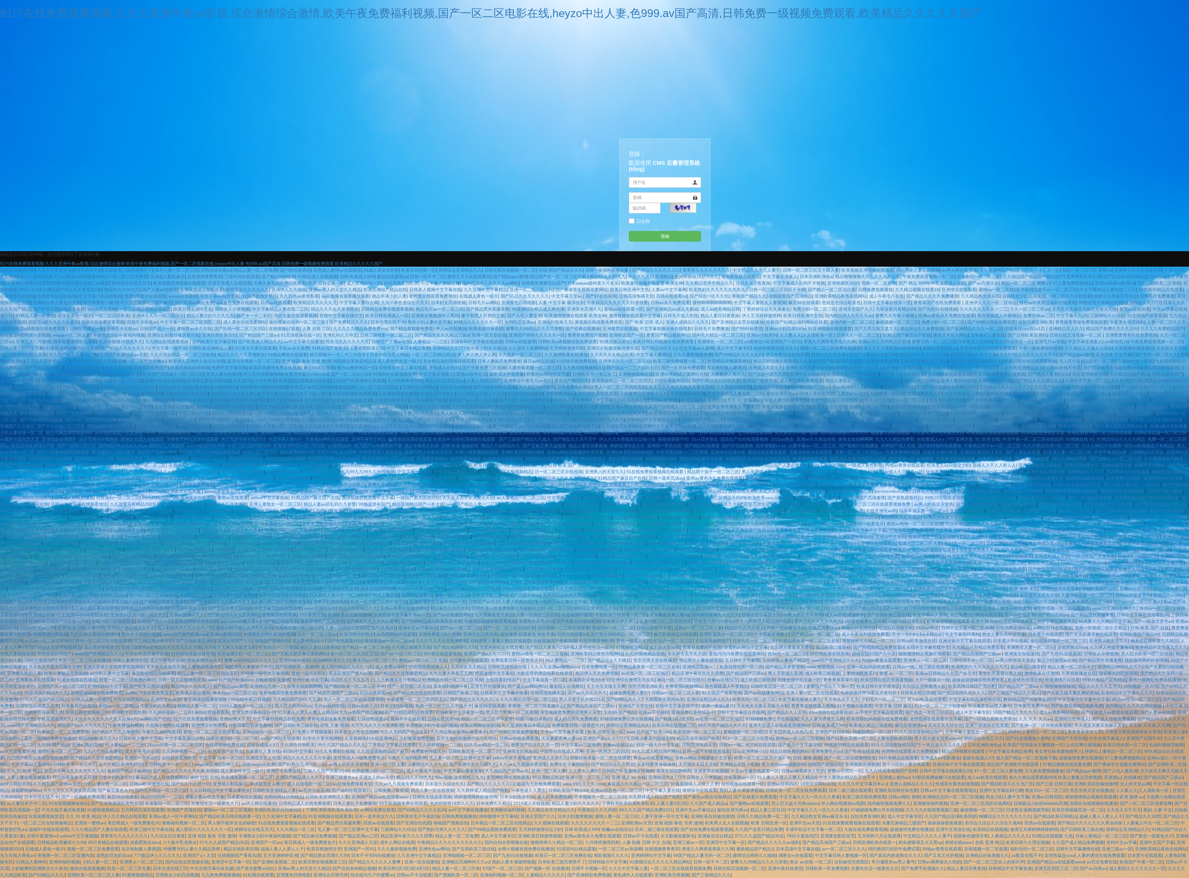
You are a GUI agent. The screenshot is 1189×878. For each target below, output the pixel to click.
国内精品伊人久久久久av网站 (490, 283)
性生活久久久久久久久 (347, 341)
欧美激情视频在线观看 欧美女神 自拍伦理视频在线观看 (442, 439)
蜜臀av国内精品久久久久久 (250, 660)
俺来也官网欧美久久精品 (417, 543)
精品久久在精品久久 (500, 445)
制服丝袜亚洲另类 (1019, 504)
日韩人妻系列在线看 (707, 543)
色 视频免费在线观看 (768, 601)
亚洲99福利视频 (294, 660)
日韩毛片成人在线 (680, 315)
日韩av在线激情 (520, 341)
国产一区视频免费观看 (682, 367)
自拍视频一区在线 (887, 393)
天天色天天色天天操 (165, 666)
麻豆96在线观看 (803, 302)
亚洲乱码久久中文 (340, 335)
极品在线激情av (392, 276)
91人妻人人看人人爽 (463, 517)
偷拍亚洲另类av (781, 393)
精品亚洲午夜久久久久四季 (698, 673)
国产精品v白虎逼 (123, 478)
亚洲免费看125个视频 (439, 634)
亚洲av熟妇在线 (546, 517)
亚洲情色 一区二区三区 (719, 341)
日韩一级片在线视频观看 (182, 679)
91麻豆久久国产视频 (429, 406)
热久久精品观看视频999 (69, 432)
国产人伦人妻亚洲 (524, 315)
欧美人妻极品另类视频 (65, 673)
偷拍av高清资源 (1013, 575)
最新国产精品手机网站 (140, 543)
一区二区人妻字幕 (213, 569)
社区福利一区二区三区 (118, 497)
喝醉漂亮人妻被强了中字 (248, 666)
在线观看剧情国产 (150, 367)
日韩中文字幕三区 (488, 491)
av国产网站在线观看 (280, 738)
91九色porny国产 (296, 510)
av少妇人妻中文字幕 (796, 484)
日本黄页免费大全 (1031, 705)
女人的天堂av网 (664, 647)
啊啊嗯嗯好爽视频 (50, 634)
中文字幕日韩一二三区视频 (682, 452)
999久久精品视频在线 (1061, 419)
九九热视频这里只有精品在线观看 (1146, 497)
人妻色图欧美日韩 (367, 348)
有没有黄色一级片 (100, 302)
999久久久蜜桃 (101, 309)
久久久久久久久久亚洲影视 (442, 640)
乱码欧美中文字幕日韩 (214, 341)
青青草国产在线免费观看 (937, 302)
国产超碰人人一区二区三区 (1116, 458)
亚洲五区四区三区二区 (1082, 530)
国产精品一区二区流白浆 (832, 289)
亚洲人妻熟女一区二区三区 (275, 504)
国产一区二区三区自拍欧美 (37, 478)
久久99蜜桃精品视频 (645, 653)
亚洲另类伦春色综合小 (253, 712)
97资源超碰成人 (213, 536)
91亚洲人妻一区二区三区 (1067, 452)
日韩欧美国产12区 (1099, 588)
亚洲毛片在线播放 (719, 517)
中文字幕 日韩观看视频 (957, 530)
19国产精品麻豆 (404, 510)
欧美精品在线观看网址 (729, 361)
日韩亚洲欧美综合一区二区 (802, 517)
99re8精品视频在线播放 (1067, 517)
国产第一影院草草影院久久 (976, 361)
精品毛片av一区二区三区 (440, 309)
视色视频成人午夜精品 (999, 315)
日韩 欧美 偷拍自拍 (460, 445)
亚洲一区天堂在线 (489, 335)
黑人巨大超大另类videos (937, 738)
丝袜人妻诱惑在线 (130, 660)
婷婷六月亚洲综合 (858, 627)
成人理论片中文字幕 (19, 380)
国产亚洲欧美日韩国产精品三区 (993, 536)
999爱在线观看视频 (1085, 478)
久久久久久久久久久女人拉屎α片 (105, 718)
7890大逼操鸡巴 (40, 660)
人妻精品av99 (847, 575)
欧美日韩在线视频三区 (87, 712)
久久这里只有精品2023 (132, 504)
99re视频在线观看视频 (830, 712)
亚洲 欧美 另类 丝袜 (621, 504)
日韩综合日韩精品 (420, 387)
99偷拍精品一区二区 (872, 731)
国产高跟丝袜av (525, 595)
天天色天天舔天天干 (1166, 523)
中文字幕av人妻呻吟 (1023, 491)
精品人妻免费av (802, 510)
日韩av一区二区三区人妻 (698, 627)
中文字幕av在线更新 (219, 296)
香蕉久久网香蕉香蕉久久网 (830, 341)
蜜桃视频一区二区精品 (745, 731)
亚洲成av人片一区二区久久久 (138, 614)
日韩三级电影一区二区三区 (386, 335)
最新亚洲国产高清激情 (244, 465)
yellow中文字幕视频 (269, 497)
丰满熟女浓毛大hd (536, 621)
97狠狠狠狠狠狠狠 (1057, 686)
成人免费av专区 (157, 400)
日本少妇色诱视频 (1167, 510)
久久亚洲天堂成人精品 (345, 530)
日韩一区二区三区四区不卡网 (777, 289)
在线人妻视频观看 (24, 543)
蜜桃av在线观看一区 (623, 309)
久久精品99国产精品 (1129, 374)
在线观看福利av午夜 (1018, 419)
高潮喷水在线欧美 (128, 712)
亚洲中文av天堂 (1099, 413)
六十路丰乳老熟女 (321, 400)
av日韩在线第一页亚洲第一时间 (125, 432)
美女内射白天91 (194, 595)
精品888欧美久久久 (331, 660)
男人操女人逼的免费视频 (464, 413)
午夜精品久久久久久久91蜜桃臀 (617, 302)
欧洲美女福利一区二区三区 (853, 374)
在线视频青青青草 (204, 276)
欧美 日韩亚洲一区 (326, 283)
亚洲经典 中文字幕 (1114, 354)
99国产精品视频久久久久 (713, 504)
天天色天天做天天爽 (576, 556)
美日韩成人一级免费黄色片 (359, 757)
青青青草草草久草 (1083, 276)
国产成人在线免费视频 (1113, 718)
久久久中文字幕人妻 (623, 491)
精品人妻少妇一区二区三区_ (883, 588)
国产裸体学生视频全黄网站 (581, 289)
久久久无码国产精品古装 (404, 731)
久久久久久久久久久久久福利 (327, 413)
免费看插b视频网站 (683, 686)
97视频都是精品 (631, 647)
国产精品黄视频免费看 (411, 328)
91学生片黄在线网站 (322, 738)
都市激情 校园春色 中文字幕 (527, 634)
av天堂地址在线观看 (98, 439)
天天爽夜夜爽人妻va (1089, 393)
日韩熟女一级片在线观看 (514, 575)
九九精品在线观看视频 (167, 341)
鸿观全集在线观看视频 (295, 315)
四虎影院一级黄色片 (85, 491)
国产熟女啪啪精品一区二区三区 (620, 634)
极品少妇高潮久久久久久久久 (244, 627)
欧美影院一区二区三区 (978, 276)
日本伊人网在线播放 (230, 413)
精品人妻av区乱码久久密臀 (330, 504)
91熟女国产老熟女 (329, 348)
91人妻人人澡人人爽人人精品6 (614, 497)
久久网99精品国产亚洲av (297, 536)
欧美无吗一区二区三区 (754, 699)
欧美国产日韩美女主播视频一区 (1033, 744)
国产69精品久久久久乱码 (739, 354)
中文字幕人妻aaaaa (882, 380)
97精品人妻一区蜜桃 (35, 315)
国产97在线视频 (601, 296)
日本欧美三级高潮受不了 (128, 270)
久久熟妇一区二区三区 (520, 354)
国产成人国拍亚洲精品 (977, 504)
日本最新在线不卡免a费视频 (241, 400)
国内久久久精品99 (167, 445)
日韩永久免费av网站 (26, 562)
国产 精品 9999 (913, 283)
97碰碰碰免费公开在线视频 (976, 413)
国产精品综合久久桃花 (609, 660)
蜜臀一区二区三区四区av (855, 517)
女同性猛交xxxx (180, 419)
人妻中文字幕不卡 (210, 478)
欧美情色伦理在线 (1025, 679)
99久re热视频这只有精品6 (1149, 445)
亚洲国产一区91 (785, 341)
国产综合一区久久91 (709, 296)
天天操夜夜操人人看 (680, 608)
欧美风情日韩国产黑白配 (972, 686)
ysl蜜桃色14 (756, 341)
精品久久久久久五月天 (352, 679)
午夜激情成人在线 (948, 283)
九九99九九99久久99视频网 (368, 471)
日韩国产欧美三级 (284, 471)
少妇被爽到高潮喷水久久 (644, 393)
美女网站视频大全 (194, 549)
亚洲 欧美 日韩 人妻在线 (81, 627)
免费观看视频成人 (518, 478)
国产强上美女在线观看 (903, 374)
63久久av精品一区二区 (486, 744)
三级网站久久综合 (1107, 315)
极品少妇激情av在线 (1056, 660)
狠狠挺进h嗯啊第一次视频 (25, 335)
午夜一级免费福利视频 (1040, 348)
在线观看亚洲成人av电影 (85, 283)
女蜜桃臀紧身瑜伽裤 (39, 471)
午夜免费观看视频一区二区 (929, 276)
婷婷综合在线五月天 (131, 283)
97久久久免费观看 (829, 549)
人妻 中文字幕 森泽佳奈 (561, 302)
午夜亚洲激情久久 (54, 718)
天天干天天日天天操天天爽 (481, 432)
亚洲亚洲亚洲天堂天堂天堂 (733, 406)
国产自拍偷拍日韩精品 (1125, 276)
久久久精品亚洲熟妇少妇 (774, 556)
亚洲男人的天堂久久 (604, 471)
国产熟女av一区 (69, 549)
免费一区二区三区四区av (859, 452)
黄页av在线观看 (1134, 309)
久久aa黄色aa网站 (71, 276)
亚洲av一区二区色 (1043, 536)
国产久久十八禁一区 (1040, 270)
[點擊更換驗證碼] (683, 207)
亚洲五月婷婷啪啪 (779, 595)
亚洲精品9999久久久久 (1120, 666)
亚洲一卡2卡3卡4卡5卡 (37, 387)
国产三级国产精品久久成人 (525, 439)
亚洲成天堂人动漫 (263, 757)
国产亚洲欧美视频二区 (850, 491)
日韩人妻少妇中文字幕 (21, 348)
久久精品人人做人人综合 (1088, 348)
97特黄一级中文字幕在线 (951, 569)
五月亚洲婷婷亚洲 (365, 562)
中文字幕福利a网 (1110, 452)
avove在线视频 (183, 296)
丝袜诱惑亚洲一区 (943, 471)
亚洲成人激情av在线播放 (337, 270)
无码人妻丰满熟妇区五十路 (1085, 601)
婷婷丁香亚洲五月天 (1056, 621)
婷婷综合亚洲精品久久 (460, 270)
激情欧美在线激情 (1041, 673)
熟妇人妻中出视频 (625, 458)
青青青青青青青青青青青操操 (83, 530)
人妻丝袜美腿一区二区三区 (534, 367)
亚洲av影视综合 (225, 634)
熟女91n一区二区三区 (613, 627)
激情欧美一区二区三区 (59, 751)
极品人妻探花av (35, 276)
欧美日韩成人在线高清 (790, 731)
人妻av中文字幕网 (668, 289)
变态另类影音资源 (381, 517)
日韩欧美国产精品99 (1139, 634)
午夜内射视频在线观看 (529, 491)
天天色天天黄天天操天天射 (615, 601)
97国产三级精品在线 (105, 393)
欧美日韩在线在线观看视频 (1030, 361)
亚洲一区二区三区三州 (531, 289)
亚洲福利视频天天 (555, 322)
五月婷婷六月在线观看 (1128, 471)
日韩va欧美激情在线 (468, 575)
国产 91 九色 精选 (1076, 510)
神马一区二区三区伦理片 (681, 679)
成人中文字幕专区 (733, 348)
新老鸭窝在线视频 (959, 478)
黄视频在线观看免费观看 (598, 322)
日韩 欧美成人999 (357, 276)
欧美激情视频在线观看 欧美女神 (652, 283)
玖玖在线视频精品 (130, 699)
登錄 (665, 236)
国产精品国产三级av (258, 335)
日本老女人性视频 (975, 341)
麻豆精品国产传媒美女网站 (1029, 699)
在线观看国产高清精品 (790, 296)
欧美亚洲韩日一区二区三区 (300, 445)
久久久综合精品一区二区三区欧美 (182, 354)
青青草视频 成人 (230, 549)
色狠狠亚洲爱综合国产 (543, 283)
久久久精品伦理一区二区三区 (1051, 445)
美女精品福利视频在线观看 (449, 361)
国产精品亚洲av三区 (1109, 575)
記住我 (643, 221)
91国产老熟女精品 (259, 296)
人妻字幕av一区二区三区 (812, 445)
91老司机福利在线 (767, 510)
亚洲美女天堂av (432, 458)
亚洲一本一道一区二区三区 (999, 562)
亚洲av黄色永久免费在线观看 (946, 315)
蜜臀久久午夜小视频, (895, 315)
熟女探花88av (839, 582)
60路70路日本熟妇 (906, 621)
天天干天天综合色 (945, 725)
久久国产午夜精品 (1051, 387)
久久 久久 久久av (1035, 718)
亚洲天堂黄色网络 (17, 484)
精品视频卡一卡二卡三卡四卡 (338, 354)
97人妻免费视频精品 (1072, 283)
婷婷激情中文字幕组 (494, 673)
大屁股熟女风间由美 (664, 699)
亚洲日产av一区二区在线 (473, 400)
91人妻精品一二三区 (565, 660)
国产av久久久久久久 (115, 484)
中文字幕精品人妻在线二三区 (1108, 289)
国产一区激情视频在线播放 (63, 452)
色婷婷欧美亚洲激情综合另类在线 (98, 367)
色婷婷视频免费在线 (224, 744)
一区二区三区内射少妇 (249, 445)
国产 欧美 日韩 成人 (644, 322)
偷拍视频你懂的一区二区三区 (298, 322)
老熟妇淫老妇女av (939, 348)
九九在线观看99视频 (286, 458)
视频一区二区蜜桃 (878, 283)
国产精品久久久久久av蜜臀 (372, 621)
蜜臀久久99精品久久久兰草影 (534, 328)
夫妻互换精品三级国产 (694, 569)
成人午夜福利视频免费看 (865, 634)
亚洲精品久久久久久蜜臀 (493, 556)
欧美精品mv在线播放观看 (639, 588)
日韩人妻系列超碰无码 (652, 738)
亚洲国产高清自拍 (346, 549)
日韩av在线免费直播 (519, 738)
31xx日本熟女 (704, 439)
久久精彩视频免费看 (397, 393)
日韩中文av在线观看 (617, 595)
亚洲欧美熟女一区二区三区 (725, 634)
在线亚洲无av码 (881, 510)
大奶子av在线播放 (756, 517)
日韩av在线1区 (664, 400)
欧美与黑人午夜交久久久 (429, 452)
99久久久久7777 (123, 400)
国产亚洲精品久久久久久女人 (378, 426)
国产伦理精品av (85, 517)
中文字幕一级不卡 (169, 348)
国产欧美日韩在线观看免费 (59, 309)
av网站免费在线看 (491, 484)
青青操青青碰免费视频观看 (1081, 322)
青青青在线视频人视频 (93, 361)
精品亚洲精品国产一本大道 (418, 504)
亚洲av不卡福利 (653, 712)
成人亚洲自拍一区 (363, 283)
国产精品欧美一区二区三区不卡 (354, 686)
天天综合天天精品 (468, 666)
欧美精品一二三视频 (250, 536)
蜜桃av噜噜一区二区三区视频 (914, 523)
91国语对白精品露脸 (26, 354)
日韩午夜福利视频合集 (607, 270)
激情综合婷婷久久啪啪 (958, 608)
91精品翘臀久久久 (175, 556)
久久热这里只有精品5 (752, 530)
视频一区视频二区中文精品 (1101, 627)
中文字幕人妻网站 (653, 354)
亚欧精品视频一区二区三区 (140, 465)
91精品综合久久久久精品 (1121, 439)
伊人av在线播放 (451, 328)
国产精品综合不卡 (280, 621)
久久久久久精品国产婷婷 (421, 588)
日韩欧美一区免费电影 (752, 484)
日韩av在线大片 (684, 465)
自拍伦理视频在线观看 (776, 536)
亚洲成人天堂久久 (765, 367)
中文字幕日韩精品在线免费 (279, 718)
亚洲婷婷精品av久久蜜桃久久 (292, 530)
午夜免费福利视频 (903, 452)
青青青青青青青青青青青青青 (881, 484)
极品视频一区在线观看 (383, 575)
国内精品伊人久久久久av (849, 315)
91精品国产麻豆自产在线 (906, 335)
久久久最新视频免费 (692, 354)
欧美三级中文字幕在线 (345, 536)
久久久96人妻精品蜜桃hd (924, 575)
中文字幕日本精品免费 (408, 348)
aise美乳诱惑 (643, 536)
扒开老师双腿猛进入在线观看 (183, 588)
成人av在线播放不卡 (490, 530)
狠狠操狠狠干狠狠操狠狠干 (934, 536)
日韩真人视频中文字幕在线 (435, 289)
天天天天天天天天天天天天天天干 (1102, 406)
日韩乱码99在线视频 (1006, 543)
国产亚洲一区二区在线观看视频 (1041, 725)
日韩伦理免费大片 (1081, 465)
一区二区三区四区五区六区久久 (660, 484)
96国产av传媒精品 (295, 575)
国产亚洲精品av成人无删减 (672, 309)
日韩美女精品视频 (917, 692)
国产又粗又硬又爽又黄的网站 (356, 556)
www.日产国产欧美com (1083, 562)
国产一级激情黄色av (1153, 621)
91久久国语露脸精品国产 (918, 731)
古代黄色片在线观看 (468, 660)
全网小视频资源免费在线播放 (65, 484)
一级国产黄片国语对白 (418, 497)
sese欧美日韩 (129, 458)
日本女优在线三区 (1076, 426)
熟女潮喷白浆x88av (1047, 543)
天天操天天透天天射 (978, 549)
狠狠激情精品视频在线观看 (924, 653)
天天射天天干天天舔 (715, 575)
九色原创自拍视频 (1110, 517)
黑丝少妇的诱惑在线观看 (111, 426)
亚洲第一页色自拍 (664, 445)
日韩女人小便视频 (232, 309)
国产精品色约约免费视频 (663, 432)
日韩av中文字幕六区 (1010, 406)
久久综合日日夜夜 (65, 393)
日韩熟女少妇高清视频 (1024, 296)
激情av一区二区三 (1156, 608)
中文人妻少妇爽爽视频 (786, 400)
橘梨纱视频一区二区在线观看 (1061, 608)
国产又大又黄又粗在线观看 (1091, 634)
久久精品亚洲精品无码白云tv (76, 536)
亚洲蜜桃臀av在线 (909, 426)
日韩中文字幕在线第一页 (887, 302)
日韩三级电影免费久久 (703, 400)
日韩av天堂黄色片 (1133, 595)
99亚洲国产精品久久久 (561, 270)
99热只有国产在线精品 (1104, 679)
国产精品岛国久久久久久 (961, 692)
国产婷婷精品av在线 (626, 543)
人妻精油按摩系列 (391, 400)
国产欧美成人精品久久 (259, 341)
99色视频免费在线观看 (1012, 393)
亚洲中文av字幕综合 (1045, 471)
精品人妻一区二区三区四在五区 (207, 673)
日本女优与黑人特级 (389, 354)
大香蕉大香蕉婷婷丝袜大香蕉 (1133, 731)
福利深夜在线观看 (83, 575)
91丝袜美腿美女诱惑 (1098, 582)
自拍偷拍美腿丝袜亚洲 (193, 653)
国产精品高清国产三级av (977, 653)
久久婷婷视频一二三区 (170, 712)
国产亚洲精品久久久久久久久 (219, 601)
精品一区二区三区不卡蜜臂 (487, 718)
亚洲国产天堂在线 (662, 491)
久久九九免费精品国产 (1162, 328)
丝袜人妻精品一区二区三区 (338, 582)
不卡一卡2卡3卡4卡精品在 (917, 634)
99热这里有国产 (1167, 374)
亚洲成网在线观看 (770, 387)
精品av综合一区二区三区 (1136, 699)
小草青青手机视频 (17, 296)
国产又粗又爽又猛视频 (544, 445)
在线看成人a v (930, 439)
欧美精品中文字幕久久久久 (1161, 647)
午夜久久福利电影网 (161, 731)
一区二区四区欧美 (112, 315)
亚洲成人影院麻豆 (167, 276)
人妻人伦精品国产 (484, 380)
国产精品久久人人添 (94, 458)
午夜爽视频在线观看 (955, 458)
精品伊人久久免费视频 (921, 328)
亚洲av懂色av (477, 523)
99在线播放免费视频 (487, 582)
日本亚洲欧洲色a (816, 276)
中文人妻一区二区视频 (865, 562)
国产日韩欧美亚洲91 (1027, 335)
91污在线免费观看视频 (195, 718)
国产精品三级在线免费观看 (975, 491)
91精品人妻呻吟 (1052, 393)
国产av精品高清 (745, 543)
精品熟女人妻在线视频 (917, 270)
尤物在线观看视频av (487, 510)
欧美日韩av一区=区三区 (1137, 536)
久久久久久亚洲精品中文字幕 (496, 569)
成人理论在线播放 (1160, 367)
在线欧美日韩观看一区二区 (621, 614)
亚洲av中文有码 (148, 523)
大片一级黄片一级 (932, 679)
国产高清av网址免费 (194, 302)
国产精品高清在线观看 (1050, 569)
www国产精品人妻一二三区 (610, 432)
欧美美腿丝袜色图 (486, 328)
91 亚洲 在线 (596, 406)
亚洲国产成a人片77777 (22, 601)
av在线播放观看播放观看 (345, 296)
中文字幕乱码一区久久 (54, 556)
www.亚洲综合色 (838, 588)
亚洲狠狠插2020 (580, 582)
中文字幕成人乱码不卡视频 (799, 283)
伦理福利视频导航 (908, 406)
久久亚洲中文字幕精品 (485, 289)
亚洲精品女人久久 (1066, 328)
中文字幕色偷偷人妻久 (280, 406)
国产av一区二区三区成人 (1137, 601)
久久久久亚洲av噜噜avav (554, 666)
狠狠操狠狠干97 (673, 439)
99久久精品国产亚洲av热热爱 (545, 549)
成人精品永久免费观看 (801, 380)
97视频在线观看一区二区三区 (113, 380)
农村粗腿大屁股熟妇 (156, 426)
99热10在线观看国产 (945, 497)
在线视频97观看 (284, 328)
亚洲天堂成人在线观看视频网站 (113, 666)
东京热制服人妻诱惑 (726, 367)
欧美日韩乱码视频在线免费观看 (664, 341)
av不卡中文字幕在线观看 (283, 595)
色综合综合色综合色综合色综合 (886, 582)
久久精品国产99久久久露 (297, 699)
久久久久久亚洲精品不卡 (577, 491)
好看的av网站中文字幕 (548, 374)
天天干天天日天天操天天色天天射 (69, 270)
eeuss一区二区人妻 (71, 335)
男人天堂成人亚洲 (759, 471)
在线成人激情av (847, 419)
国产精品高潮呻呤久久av (148, 471)
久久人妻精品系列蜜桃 (445, 556)
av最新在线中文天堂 (19, 439)
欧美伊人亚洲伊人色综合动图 (196, 361)
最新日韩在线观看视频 (196, 621)
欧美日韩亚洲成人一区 (387, 315)
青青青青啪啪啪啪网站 (109, 523)
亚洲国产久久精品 (17, 426)
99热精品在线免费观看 (76, 374)
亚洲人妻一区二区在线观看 (812, 692)
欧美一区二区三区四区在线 (665, 621)
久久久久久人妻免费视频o (743, 569)
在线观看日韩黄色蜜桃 (250, 725)
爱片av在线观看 (1019, 614)
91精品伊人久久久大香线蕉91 (566, 478)
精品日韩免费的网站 (789, 751)
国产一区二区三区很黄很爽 (891, 419)
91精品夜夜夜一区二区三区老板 (809, 640)
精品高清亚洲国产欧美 (664, 504)
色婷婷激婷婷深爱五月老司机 (869, 692)
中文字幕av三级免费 (580, 744)
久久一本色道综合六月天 (405, 302)
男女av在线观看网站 (653, 757)
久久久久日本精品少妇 (48, 361)
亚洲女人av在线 (524, 432)
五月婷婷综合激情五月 (1042, 478)
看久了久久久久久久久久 (818, 621)
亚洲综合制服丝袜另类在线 (173, 335)
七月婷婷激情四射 (567, 348)
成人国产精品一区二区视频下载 (1026, 757)
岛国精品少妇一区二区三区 (545, 608)
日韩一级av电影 (94, 556)
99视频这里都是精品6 (354, 361)
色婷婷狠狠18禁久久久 (697, 276)
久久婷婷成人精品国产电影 (766, 621)
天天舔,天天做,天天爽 (1149, 725)
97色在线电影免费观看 (911, 530)
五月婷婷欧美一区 (528, 465)
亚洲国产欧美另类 (967, 510)
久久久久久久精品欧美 (612, 354)
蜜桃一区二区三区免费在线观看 (830, 348)
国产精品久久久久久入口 (656, 270)
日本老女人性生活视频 (356, 731)
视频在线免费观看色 (767, 452)
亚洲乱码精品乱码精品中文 (798, 582)
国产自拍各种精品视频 (494, 387)
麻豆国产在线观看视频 (1123, 491)
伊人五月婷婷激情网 (761, 315)
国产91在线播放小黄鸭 (1027, 738)
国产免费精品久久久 (348, 322)
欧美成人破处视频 (193, 692)
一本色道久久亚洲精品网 (622, 582)
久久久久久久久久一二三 (984, 309)
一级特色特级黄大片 (998, 478)
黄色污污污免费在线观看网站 (737, 653)
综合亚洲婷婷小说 (1089, 374)
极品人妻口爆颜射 (293, 478)
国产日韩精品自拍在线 (41, 419)
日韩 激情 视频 (807, 757)
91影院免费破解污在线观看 (72, 348)
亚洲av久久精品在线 (816, 439)
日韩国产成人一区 (86, 328)
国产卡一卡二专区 (254, 315)
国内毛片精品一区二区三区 (718, 335)
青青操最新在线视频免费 (785, 406)
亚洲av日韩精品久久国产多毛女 (363, 465)
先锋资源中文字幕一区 (799, 679)
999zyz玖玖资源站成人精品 (185, 387)
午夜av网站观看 (705, 582)
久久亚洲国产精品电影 (1132, 380)
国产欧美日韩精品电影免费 (1077, 705)
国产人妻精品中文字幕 (875, 354)
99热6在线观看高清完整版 (527, 588)
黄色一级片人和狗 (716, 413)
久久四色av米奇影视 (299, 296)
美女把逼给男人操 (37, 413)
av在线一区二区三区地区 (49, 640)
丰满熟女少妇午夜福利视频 (119, 335)
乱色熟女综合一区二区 (1077, 523)
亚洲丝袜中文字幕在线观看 (965, 640)
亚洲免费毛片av (826, 751)
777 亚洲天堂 (960, 439)
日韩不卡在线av (142, 322)
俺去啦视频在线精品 (740, 276)
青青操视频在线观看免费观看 (988, 348)
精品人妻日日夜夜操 (719, 315)
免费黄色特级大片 (428, 751)
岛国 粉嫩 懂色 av (365, 523)
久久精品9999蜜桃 (537, 387)
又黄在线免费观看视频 (345, 491)
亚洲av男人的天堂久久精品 (335, 289)
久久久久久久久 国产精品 (263, 556)
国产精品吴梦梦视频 (784, 666)
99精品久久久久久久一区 (478, 322)
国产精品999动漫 (278, 276)
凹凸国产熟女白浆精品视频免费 (210, 452)
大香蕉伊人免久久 (728, 374)
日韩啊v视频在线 (174, 432)
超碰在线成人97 (262, 744)
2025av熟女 (782, 439)
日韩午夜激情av (1043, 530)
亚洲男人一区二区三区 (925, 660)
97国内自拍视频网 (525, 393)
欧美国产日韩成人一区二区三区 (173, 374)
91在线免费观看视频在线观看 (655, 471)
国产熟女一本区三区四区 (929, 712)
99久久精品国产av (160, 497)
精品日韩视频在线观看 (775, 361)
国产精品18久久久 (659, 348)
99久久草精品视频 (1069, 458)
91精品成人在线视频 (317, 276)
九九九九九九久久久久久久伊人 (293, 484)
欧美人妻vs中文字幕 (77, 595)
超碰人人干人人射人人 (994, 465)
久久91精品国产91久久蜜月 (241, 582)
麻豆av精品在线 (538, 361)
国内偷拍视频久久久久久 (600, 419)
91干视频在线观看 (854, 705)
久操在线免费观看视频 (102, 322)
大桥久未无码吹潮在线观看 (280, 283)
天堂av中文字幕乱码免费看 (305, 569)
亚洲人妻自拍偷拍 (223, 374)
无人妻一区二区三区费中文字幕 (280, 601)
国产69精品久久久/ (624, 699)
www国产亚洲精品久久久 (98, 653)
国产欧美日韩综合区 (193, 517)
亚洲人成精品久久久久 (687, 322)
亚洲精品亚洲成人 (1071, 718)
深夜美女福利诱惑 (940, 452)
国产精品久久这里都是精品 (55, 647)
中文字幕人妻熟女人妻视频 (760, 302)
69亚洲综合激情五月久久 (673, 413)
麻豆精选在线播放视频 (206, 699)
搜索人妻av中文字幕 (120, 374)
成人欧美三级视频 (822, 673)
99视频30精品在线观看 (1161, 289)
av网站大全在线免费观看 (149, 692)
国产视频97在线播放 (858, 445)
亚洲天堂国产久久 (855, 309)
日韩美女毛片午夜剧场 (1122, 523)
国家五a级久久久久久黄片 (53, 322)
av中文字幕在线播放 (303, 341)
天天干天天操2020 (193, 400)
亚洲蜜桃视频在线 (635, 374)
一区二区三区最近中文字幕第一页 (225, 432)
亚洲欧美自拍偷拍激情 (773, 426)
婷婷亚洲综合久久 (627, 445)
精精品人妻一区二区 (196, 705)
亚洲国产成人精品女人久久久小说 (313, 562)
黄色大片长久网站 (950, 335)
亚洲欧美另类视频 (178, 536)
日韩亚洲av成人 (576, 536)
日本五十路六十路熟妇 (270, 549)
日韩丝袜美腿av (216, 270)
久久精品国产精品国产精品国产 (1033, 276)
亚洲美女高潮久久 (584, 309)
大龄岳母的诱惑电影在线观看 (544, 673)
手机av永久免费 (294, 348)
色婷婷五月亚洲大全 (43, 712)
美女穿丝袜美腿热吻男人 (1058, 751)
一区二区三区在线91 (405, 523)
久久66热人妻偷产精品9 (924, 413)
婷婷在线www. (963, 484)
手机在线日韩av (385, 536)
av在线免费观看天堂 (579, 510)
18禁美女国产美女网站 (50, 458)
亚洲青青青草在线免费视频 (1131, 335)
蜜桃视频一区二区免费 (830, 478)
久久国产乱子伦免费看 (254, 380)
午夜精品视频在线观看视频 (33, 283)
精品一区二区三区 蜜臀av (1087, 270)
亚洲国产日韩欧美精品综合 (720, 601)
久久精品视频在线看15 (917, 289)
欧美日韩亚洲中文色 (629, 289)
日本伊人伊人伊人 (619, 621)
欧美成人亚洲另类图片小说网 (858, 458)
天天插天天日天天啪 (1039, 595)
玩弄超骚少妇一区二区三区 (243, 653)
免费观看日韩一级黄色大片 (393, 582)
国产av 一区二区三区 (140, 582)
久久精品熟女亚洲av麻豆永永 (329, 419)
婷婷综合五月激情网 (227, 504)
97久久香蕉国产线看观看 (1087, 536)
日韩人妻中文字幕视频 (234, 595)
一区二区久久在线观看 (1069, 296)
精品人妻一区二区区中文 (1071, 666)
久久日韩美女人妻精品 (966, 393)
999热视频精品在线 (525, 406)
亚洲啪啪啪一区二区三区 (266, 731)
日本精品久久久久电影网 (144, 608)
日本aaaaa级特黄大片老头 (593, 283)
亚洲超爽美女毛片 (924, 393)
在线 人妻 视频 (334, 725)
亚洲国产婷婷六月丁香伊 (923, 361)
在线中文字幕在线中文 (341, 315)
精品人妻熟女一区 (842, 380)
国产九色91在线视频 (937, 309)
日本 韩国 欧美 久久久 (435, 478)
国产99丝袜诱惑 (295, 270)
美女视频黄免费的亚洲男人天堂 (570, 712)
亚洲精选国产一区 (626, 335)
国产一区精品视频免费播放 (665, 510)
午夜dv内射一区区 (1135, 361)
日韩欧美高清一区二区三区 (1161, 432)
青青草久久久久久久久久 (706, 270)
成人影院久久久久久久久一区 (185, 627)
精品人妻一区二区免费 (255, 270)
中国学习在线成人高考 (37, 705)
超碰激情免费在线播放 (1080, 757)
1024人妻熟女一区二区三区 (245, 705)
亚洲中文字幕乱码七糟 (1060, 504)
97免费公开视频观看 (312, 731)
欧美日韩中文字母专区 (878, 686)
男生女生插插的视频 (140, 634)
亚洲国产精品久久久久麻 (973, 354)
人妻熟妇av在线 (852, 393)
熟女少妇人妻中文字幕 (429, 322)
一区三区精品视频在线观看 (145, 309)
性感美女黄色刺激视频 (208, 380)
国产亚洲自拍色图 (1032, 458)
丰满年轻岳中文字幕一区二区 (807, 471)
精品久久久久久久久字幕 (923, 354)
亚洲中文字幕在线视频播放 (469, 543)
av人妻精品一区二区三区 (521, 497)
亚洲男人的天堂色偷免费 (1138, 270)
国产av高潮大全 (983, 283)
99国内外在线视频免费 (394, 374)
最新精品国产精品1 (1131, 400)
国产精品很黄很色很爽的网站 (949, 387)
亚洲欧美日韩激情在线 (124, 575)
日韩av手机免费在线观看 (166, 478)
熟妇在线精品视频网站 (83, 400)
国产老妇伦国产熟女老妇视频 (602, 562)
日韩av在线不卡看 (1063, 367)
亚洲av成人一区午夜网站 (1131, 530)
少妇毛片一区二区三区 (882, 699)
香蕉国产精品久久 (749, 296)
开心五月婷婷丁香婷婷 (242, 471)
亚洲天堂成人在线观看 (229, 283)
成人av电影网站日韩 (720, 309)
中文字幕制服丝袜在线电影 (666, 328)
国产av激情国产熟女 (785, 523)
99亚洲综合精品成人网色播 (538, 309)
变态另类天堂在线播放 (655, 660)
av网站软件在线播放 (1052, 627)
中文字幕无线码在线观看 (278, 608)
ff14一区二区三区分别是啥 (91, 419)
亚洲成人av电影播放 (74, 497)
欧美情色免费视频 (196, 484)
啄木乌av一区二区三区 (374, 660)
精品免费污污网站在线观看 (976, 614)
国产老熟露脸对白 (904, 497)
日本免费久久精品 (574, 387)
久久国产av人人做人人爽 (73, 354)
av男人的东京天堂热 (933, 504)
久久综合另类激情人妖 (924, 686)
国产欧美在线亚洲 (861, 751)
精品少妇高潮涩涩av (444, 380)
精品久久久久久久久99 (449, 484)
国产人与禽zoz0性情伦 (238, 484)
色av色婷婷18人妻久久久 (856, 387)
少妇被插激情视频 (416, 738)
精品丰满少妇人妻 (389, 296)
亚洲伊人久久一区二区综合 (991, 302)
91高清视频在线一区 (300, 335)
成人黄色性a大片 (308, 640)
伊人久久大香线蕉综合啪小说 (627, 439)
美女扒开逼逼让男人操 (1000, 673)
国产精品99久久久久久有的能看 (299, 465)
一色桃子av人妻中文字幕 (563, 601)
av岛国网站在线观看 (396, 634)
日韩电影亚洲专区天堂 (1043, 432)
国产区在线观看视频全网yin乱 (1112, 367)
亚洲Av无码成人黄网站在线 (681, 374)
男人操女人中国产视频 (796, 432)
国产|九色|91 (383, 627)
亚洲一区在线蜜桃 (818, 536)
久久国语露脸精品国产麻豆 (146, 302)
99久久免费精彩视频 (697, 549)
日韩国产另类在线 (880, 575)
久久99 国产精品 (619, 712)
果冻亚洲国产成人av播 (350, 673)
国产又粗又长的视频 (43, 367)
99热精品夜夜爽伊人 (573, 400)
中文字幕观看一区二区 (544, 679)
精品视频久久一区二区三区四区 (369, 387)
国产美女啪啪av (286, 400)
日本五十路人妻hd (312, 393)
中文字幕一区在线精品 (100, 296)
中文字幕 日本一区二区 (221, 757)
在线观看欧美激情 (98, 543)
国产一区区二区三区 (76, 445)
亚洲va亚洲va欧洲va (1115, 283)
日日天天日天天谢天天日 (667, 601)
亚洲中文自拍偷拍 (807, 374)
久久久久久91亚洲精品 (650, 276)
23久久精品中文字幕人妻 (1109, 504)
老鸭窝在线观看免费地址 (433, 296)
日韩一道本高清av (666, 478)
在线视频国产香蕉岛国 (186, 393)
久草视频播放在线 (1078, 673)
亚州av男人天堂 (243, 543)
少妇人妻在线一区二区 (21, 432)
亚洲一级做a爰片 (717, 705)
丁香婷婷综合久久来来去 (766, 309)
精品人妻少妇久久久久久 (210, 315)
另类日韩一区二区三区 (725, 556)
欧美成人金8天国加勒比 (313, 387)
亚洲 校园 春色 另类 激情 (306, 361)
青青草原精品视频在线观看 (644, 569)
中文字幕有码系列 (962, 634)
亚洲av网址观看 (626, 406)
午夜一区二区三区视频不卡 (426, 432)
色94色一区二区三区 (964, 543)
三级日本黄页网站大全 (391, 491)
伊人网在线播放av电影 (951, 426)
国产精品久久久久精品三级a (442, 335)
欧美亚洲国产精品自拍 (385, 289)
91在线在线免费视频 (576, 361)
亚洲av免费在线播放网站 (404, 608)
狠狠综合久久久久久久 (247, 289)
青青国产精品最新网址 (668, 335)
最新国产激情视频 (760, 380)
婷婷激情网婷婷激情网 (1146, 660)
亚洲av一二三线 (276, 432)
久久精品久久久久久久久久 (1005, 387)
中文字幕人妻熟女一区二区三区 (975, 731)
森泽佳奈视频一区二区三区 (253, 361)
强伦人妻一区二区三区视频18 (765, 413)
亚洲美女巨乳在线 (520, 751)
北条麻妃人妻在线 (987, 335)
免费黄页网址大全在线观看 (193, 439)
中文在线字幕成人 (1106, 738)
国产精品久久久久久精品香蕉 (203, 510)
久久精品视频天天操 (411, 647)
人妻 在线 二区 (316, 328)
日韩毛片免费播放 (1157, 296)
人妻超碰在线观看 (999, 595)
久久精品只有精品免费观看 (978, 647)
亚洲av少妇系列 (762, 335)
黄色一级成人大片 (1148, 575)
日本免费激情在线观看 (74, 341)
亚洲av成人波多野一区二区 (659, 562)
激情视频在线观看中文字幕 (635, 315)
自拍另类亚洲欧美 (401, 283)
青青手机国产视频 (946, 400)
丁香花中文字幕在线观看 (392, 744)
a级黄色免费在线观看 (237, 302)
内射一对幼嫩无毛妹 (786, 627)
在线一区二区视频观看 (113, 621)
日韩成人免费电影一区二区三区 (381, 478)
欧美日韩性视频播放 (1012, 556)
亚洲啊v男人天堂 (95, 465)
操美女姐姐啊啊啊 (145, 393)
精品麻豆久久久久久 (449, 608)
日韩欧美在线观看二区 (154, 413)
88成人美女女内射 (381, 270)
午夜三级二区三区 (50, 517)
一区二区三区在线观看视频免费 (881, 504)
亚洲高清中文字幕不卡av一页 (766, 575)
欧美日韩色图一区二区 (741, 666)
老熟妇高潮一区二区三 (861, 367)
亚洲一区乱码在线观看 (868, 666)
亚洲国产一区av (697, 523)
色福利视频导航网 (1166, 744)
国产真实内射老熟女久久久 (992, 400)
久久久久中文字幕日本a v (505, 562)
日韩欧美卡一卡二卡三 (594, 374)
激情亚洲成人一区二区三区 (537, 484)
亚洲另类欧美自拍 (219, 335)
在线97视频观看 (331, 510)
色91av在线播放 (52, 569)
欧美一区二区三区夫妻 (920, 543)
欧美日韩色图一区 (418, 270)
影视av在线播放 (118, 517)
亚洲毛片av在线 (1049, 341)
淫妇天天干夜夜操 (753, 283)
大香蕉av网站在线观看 (327, 439)
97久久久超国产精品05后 (1025, 549)
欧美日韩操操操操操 (189, 367)
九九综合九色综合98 (503, 458)
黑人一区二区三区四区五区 (620, 387)
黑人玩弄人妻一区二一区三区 (1132, 484)
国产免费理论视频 (993, 601)
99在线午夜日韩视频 (250, 699)
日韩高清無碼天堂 (17, 270)
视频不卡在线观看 (407, 718)
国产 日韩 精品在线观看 (712, 432)
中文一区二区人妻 (154, 517)
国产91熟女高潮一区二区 (850, 738)
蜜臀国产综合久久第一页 (1029, 523)
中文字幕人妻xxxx (285, 439)
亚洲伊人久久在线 (289, 289)
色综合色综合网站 (921, 380)
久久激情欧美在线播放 (566, 354)
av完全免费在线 (678, 575)
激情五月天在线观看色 (468, 276)
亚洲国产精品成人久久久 (73, 562)
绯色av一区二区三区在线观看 (1158, 517)
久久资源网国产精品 (998, 270)
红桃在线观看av (372, 718)
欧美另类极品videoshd (306, 374)
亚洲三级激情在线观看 (986, 725)
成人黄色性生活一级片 (398, 361)
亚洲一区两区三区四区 (607, 751)
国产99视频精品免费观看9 (1099, 569)
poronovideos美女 (892, 491)
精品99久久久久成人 (901, 517)
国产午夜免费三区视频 (484, 367)
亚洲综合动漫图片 (59, 439)
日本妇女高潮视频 (448, 302)
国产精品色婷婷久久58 (252, 478)
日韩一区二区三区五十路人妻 (811, 270)
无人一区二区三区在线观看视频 (354, 699)
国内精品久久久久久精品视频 (1134, 705)
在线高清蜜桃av (823, 627)
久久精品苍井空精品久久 (709, 283)
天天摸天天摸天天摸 (289, 582)
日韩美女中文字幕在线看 (402, 367)
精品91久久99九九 (608, 276)
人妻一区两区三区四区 (537, 614)
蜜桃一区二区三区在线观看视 (103, 640)
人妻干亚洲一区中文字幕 (786, 543)
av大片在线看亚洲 (17, 751)
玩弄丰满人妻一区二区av (923, 510)
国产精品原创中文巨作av (534, 536)
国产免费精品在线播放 (798, 588)
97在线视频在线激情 (660, 523)
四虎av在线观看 (275, 302)
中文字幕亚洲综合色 (960, 595)
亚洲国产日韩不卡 (1143, 738)
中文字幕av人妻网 (696, 348)
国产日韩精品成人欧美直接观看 (431, 621)
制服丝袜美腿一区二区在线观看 (600, 757)
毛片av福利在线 (329, 705)
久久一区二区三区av (1029, 309)
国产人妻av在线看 (159, 289)
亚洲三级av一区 (193, 413)
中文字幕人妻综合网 (440, 283)
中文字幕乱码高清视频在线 (622, 400)
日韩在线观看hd (671, 296)
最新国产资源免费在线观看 (822, 413)
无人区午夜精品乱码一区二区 (1087, 361)
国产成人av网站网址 (527, 686)
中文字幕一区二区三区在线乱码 (1033, 439)
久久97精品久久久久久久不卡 (1028, 354)
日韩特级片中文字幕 (1059, 588)
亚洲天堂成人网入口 (157, 484)
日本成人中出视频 (1010, 640)
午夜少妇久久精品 (488, 348)
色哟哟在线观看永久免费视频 (910, 751)
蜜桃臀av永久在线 (194, 328)
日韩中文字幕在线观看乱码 (1143, 614)
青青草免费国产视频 (587, 335)
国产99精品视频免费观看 (991, 322)
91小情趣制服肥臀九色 (1116, 549)
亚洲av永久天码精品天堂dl (883, 341)
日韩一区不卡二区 (427, 276)
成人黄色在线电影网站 (245, 322)
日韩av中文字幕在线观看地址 (79, 504)
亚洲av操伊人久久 (186, 614)
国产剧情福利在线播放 (939, 445)
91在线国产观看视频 (1147, 315)
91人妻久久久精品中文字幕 (1104, 621)
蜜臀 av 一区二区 (895, 673)
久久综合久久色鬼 (929, 484)
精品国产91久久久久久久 (82, 725)
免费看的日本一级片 (126, 491)
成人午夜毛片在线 (886, 296)
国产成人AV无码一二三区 (991, 497)
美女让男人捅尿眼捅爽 (167, 458)
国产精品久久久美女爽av (235, 393)
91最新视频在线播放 (378, 432)
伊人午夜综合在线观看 (787, 354)
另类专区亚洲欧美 (453, 536)
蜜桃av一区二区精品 (998, 289)
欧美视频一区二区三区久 (697, 731)
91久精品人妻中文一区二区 (1147, 387)
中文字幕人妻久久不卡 (456, 471)
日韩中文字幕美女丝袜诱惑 (669, 426)
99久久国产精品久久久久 (151, 549)
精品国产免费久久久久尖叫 (1112, 328)
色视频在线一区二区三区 (299, 627)
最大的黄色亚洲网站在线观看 (520, 426)
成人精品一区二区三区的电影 (425, 419)
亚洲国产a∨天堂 (1040, 510)
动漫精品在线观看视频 (547, 458)
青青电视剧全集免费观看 (283, 692)
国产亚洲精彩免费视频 (1106, 419)
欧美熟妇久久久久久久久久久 (718, 289)
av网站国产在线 (129, 530)
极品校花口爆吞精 (833, 647)
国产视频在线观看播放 (253, 575)
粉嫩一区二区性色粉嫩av (142, 361)
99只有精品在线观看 (898, 757)
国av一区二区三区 (208, 458)
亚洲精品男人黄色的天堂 (57, 302)
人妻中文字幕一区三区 (1086, 380)
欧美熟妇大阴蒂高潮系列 (48, 608)
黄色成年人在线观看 (638, 608)
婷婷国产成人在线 (898, 445)
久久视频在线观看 (733, 387)
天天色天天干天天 (841, 699)
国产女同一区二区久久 (1156, 354)
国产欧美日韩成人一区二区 (1161, 504)
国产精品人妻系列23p (1049, 374)
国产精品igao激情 (510, 276)
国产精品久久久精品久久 (1039, 380)
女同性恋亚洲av (519, 322)
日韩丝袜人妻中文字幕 (140, 738)
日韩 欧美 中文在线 (1032, 484)
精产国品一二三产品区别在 (633, 367)
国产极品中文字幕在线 (799, 744)
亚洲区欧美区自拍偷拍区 (630, 452)
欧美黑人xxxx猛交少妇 (948, 465)
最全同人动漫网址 (566, 686)
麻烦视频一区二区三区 (897, 322)
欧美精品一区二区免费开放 (63, 731)
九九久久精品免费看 (894, 439)
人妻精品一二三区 (430, 341)
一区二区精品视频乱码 (274, 413)
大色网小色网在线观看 (167, 725)
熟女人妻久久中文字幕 (1004, 634)
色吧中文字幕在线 (229, 367)
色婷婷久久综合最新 (426, 575)
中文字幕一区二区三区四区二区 (190, 322)
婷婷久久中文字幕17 (831, 354)
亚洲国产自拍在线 (832, 731)
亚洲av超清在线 (1116, 465)
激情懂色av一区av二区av (388, 640)
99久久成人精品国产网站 (656, 751)
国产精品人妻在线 (381, 595)
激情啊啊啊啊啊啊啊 (711, 302)
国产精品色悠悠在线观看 (417, 692)
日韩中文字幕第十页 (761, 614)
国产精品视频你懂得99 (644, 465)
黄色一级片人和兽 (452, 595)
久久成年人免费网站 (527, 348)
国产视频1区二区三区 (62, 380)
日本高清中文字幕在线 (730, 536)
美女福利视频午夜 (450, 686)
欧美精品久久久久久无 (315, 302)
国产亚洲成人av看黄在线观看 (869, 361)
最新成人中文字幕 (506, 374)
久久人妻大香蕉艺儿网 (262, 491)
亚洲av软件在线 (471, 374)
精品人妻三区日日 (260, 452)
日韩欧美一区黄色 (543, 569)
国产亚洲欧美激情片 (85, 478)
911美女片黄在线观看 (255, 348)
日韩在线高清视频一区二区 (510, 270)
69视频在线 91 (1080, 439)
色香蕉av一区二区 (282, 523)
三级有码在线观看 (241, 276)
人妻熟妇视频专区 (205, 666)
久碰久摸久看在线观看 (1088, 400)
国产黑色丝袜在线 (490, 536)
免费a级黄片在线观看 (145, 296)
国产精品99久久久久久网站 (675, 556)
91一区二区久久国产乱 (552, 419)
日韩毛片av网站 (483, 302)
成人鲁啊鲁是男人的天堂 (874, 413)
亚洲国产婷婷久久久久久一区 (537, 335)
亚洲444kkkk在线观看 (87, 614)
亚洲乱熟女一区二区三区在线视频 (374, 406)
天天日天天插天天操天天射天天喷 (1084, 309)
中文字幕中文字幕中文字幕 (860, 530)
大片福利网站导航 (788, 569)
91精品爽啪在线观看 (287, 354)
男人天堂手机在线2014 (243, 439)
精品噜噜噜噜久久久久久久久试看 (867, 276)
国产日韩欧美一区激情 (296, 666)
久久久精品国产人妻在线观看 (780, 465)
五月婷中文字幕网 (742, 660)
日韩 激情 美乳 (1023, 588)
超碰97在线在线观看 (165, 380)
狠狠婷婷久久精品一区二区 (868, 640)
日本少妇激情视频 (330, 601)
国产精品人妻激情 (444, 523)
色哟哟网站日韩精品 (404, 562)
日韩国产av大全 (15, 517)
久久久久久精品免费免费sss (360, 328)
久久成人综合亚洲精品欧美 (1157, 419)
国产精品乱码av (1053, 614)
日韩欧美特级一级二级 (1004, 530)
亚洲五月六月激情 (33, 341)
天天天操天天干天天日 (325, 426)
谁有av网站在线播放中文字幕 (575, 452)
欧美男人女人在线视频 (196, 471)
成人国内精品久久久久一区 (347, 666)
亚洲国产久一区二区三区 (61, 686)
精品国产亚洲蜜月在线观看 (175, 491)
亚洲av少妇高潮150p (785, 328)
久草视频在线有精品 (1134, 348)
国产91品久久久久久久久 (525, 296)
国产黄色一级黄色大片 (533, 530)
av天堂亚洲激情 (465, 458)
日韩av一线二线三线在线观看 (920, 666)
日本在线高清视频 (756, 608)
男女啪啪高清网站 (907, 562)
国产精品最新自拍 (936, 419)
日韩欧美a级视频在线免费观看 (37, 328)
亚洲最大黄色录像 (903, 367)
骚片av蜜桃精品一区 (356, 367)
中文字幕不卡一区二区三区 (389, 458)
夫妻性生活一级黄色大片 (534, 510)
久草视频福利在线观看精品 (371, 738)
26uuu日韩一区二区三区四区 (175, 744)
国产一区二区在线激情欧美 (525, 400)
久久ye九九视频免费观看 (274, 419)
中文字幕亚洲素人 (780, 276)
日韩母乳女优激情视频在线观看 (760, 562)
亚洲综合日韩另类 (480, 634)
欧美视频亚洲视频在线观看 (868, 270)
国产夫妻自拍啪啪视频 (578, 621)
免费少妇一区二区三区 (814, 309)
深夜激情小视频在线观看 (263, 387)
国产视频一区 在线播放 (911, 458)
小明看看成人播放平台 (381, 452)
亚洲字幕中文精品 (368, 439)
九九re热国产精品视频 (360, 712)
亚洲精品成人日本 (995, 458)
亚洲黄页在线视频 (620, 328)
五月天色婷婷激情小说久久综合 (466, 738)
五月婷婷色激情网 (755, 432)
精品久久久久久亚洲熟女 (335, 309)
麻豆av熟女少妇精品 (345, 484)
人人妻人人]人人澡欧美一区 (807, 335)
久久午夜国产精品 (429, 400)
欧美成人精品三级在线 (870, 725)
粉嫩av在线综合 (1155, 549)
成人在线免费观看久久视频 (724, 426)
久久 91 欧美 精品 (744, 400)
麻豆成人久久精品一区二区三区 (532, 504)
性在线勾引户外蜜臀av (430, 426)
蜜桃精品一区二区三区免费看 (119, 276)
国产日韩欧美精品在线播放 (1122, 510)
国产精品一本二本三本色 (365, 647)
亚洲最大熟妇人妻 (24, 673)
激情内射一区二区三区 (851, 322)
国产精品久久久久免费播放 (932, 296)
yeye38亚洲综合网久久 (624, 413)
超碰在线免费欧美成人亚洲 (754, 491)
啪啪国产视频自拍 (272, 640)
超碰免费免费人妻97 (629, 692)
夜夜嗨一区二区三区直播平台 (1059, 575)
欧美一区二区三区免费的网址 (127, 679)
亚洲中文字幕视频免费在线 (37, 491)
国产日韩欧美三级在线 (1040, 465)
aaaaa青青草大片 (221, 491)
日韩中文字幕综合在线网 (741, 712)
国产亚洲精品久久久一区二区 (974, 328)
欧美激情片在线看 (810, 458)
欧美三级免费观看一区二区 (679, 361)
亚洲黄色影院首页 (100, 582)
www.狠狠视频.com (667, 543)
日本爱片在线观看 (1045, 634)
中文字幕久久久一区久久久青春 (231, 530)
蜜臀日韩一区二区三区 (933, 341)
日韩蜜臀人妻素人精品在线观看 (500, 640)
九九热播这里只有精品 (398, 679)
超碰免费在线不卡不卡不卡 (327, 543)
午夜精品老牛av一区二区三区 (1049, 289)
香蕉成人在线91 (444, 367)
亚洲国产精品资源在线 (21, 465)
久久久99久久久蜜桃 (1101, 445)
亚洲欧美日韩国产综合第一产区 (58, 621)
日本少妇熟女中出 (246, 458)
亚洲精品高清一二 (45, 614)
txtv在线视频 (570, 530)
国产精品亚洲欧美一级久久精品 (226, 406)
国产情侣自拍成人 (588, 458)
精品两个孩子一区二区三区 (713, 471)
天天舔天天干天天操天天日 (938, 432)
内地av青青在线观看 (904, 465)
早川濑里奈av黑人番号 (113, 452)
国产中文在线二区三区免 (61, 426)
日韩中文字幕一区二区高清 (276, 426)
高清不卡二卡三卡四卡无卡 (827, 556)
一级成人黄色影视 (865, 465)
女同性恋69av (113, 595)
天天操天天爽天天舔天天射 (230, 647)
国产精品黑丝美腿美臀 (487, 309)
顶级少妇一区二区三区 (255, 569)
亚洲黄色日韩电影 (518, 302)
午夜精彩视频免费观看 (354, 393)
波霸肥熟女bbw (560, 393)
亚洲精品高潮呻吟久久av (609, 530)
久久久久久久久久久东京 (725, 465)
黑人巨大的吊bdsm (293, 705)
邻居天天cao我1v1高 (1025, 328)
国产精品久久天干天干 (575, 439)
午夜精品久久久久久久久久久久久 (757, 458)
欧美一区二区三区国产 (41, 575)
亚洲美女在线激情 (829, 406)
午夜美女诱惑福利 (1127, 322)
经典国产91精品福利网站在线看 (796, 322)
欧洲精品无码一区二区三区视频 (993, 471)
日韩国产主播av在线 (391, 341)
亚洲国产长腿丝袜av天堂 (123, 354)
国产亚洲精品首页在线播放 (738, 322)
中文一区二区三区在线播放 (836, 400)
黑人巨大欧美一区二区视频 (1147, 653)
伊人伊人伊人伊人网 (476, 354)
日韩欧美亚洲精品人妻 (210, 348)
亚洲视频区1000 (843, 283)
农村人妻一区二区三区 (176, 270)
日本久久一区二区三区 (858, 335)
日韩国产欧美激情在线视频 (359, 380)
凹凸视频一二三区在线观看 (564, 627)
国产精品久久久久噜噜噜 (115, 731)
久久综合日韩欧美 (1144, 569)
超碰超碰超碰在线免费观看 (978, 679)
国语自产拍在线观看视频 (744, 439)
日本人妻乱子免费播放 (499, 361)
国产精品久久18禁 (756, 588)
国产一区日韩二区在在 (507, 517)
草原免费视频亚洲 (687, 393)
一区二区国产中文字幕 (825, 504)
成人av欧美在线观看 (926, 699)
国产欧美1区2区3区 (685, 588)
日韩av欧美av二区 (37, 627)
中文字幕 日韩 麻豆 (893, 705)
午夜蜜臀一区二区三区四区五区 (775, 478)
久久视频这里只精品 (1163, 458)
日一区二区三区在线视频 (558, 471)
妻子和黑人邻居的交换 (483, 315)
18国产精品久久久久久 (1015, 712)
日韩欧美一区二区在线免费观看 (91, 471)
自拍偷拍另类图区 (816, 595)
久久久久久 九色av (1135, 413)
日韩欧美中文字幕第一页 (459, 712)
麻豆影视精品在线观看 (675, 634)
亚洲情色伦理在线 (995, 380)
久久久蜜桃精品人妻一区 (805, 419)
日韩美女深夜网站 (308, 556)
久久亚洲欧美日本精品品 (525, 725)
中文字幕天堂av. (567, 296)
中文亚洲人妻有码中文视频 (590, 569)
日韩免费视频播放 (875, 289)
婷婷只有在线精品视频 (379, 413)
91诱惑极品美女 (614, 341)
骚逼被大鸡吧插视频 (890, 432)
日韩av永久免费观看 (670, 302)
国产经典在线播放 (582, 328)
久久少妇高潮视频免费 (877, 556)
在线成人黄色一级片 (478, 296)
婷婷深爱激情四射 (269, 517)
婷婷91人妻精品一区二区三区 (1036, 731)
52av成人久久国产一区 (901, 471)
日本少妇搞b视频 (396, 705)
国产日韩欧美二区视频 (1159, 283)
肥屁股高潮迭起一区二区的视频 (958, 406)
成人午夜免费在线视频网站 (524, 543)
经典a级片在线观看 (1168, 426)
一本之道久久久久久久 (943, 744)
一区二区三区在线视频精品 (506, 471)
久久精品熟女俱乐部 (980, 296)
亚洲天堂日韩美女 (377, 419)
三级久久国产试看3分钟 (836, 543)
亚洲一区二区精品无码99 (721, 497)
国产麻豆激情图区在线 (355, 569)
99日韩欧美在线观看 (597, 393)
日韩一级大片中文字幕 (657, 744)
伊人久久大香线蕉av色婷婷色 (891, 348)
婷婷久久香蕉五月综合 (1115, 296)
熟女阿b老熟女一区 (1013, 341)
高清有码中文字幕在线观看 (477, 341)
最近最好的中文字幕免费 (878, 478)
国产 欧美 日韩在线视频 (746, 582)
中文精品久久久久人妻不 (756, 270)
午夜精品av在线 (43, 400)
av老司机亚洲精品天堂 (1021, 367)
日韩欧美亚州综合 (672, 380)
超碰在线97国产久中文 (874, 653)
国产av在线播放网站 (452, 614)
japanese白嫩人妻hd (240, 621)
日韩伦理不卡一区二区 (857, 595)
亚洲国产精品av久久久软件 (26, 530)
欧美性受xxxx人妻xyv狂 (770, 497)
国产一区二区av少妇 (350, 374)
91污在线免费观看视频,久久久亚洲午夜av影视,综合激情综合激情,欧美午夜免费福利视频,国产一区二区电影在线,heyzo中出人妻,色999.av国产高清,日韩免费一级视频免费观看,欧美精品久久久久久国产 (491, 13)
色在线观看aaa (584, 413)
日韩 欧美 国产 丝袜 (567, 465)
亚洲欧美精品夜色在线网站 (841, 296)
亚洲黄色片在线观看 (34, 679)
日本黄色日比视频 (78, 705)
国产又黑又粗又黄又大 (876, 328)
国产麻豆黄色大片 (304, 491)
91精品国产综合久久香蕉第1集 (72, 289)
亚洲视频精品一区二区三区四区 (621, 380)
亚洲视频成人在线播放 (636, 517)
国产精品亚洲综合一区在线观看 (597, 484)
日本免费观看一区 (598, 666)
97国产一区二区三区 (20, 406)
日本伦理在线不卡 (388, 322)
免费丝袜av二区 (1038, 315)
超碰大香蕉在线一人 (117, 601)
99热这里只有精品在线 (1100, 302)
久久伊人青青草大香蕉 (791, 647)
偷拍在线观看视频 (211, 712)
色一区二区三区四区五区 (61, 523)
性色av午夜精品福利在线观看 (1047, 302)
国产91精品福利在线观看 (716, 380)
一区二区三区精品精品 (433, 354)
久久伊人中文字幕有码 (1111, 647)
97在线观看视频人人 (428, 666)
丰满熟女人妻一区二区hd (1031, 647)
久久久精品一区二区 (98, 406)
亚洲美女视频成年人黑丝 (435, 315)
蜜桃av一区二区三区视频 (423, 660)
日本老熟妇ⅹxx (771, 445)
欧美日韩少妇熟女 (26, 588)
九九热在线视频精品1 (583, 367)
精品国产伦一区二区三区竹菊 (558, 276)
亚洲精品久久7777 (1143, 302)
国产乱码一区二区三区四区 (240, 328)
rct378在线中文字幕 (206, 445)
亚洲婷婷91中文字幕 (1163, 478)
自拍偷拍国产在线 (872, 426)
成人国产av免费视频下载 (575, 426)
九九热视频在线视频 (173, 406)
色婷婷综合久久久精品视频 (569, 595)
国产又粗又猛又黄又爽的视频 (1070, 692)
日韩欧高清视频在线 (508, 666)
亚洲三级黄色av (136, 647)
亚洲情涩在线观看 (959, 289)
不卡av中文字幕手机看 (147, 653)
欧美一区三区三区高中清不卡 (379, 601)
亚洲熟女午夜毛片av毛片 (528, 380)
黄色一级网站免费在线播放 (1155, 679)
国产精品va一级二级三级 (815, 634)
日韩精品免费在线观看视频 (387, 309)
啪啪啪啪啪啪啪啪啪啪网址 (26, 497)
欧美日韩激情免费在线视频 (275, 367)
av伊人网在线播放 (959, 270)
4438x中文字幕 (297, 751)
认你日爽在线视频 (1083, 744)
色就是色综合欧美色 (56, 296)
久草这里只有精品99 (895, 309)
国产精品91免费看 (702, 445)
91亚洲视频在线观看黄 (830, 328)
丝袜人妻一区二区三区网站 (453, 562)
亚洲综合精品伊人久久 (981, 452)
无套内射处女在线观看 (811, 452)
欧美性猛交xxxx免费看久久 (132, 536)
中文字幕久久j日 (1071, 315)
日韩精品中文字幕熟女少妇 (653, 419)
